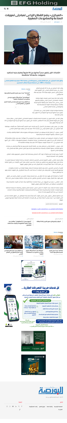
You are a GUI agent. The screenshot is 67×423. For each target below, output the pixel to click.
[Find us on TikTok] (19, 410)
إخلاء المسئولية (33, 407)
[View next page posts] (15, 107)
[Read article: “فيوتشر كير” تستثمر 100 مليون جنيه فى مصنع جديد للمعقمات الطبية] (34, 242)
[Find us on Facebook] (21, 406)
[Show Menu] (7, 8)
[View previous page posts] (18, 107)
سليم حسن (57, 22)
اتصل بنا (60, 409)
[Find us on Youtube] (13, 406)
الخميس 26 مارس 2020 (45, 22)
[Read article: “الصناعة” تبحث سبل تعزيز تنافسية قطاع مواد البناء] (54, 242)
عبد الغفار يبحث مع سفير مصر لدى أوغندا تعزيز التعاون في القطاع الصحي (17, 103)
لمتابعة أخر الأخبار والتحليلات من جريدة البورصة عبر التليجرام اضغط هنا (47, 213)
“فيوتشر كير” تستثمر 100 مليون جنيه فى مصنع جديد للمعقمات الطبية (18, 98)
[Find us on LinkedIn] (16, 406)
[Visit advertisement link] (33, 3)
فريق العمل (42, 407)
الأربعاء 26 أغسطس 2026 (58, 254)
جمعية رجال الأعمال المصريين (52, 204)
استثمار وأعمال (49, 247)
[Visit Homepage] (57, 8)
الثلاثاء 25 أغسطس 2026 (37, 256)
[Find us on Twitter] (19, 406)
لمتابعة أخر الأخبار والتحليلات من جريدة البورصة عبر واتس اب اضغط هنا (47, 209)
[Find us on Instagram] (7, 406)
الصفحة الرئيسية (58, 407)
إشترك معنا (49, 407)
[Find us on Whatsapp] (10, 406)
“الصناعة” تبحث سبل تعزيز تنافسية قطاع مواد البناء (17, 94)
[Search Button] (5, 8)
